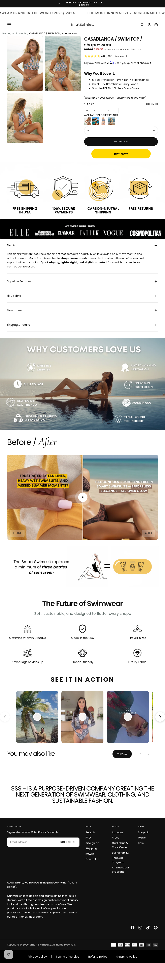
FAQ (88, 838)
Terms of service (67, 957)
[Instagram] (140, 927)
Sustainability (120, 853)
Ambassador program (120, 870)
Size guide (152, 104)
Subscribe (68, 842)
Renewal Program (118, 860)
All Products (19, 33)
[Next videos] (160, 717)
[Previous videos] (5, 717)
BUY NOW (121, 154)
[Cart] (156, 25)
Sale (141, 843)
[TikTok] (148, 927)
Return (90, 854)
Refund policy (97, 957)
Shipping (91, 848)
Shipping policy (126, 957)
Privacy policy (37, 957)
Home (6, 33)
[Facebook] (132, 927)
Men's (142, 838)
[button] (9, 24)
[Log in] (149, 25)
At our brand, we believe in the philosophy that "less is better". (42, 885)
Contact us (93, 859)
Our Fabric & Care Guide (120, 845)
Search (90, 832)
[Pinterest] (155, 927)
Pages (116, 826)
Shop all (143, 832)
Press (115, 838)
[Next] (148, 754)
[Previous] (141, 754)
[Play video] (37, 717)
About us (117, 832)
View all (122, 754)
